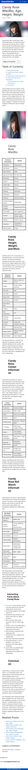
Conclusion (10, 85)
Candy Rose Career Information (16, 76)
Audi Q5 (15, 535)
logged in (12, 749)
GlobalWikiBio (7, 2)
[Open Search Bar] (20, 1)
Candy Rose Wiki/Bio (13, 70)
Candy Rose (9, 605)
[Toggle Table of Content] (17, 62)
